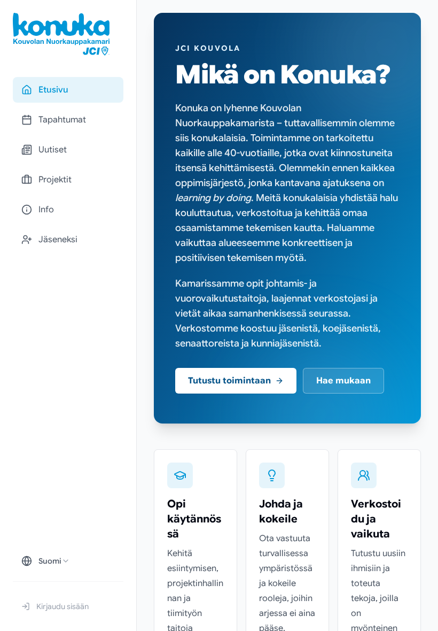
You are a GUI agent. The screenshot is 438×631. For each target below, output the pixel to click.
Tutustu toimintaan (229, 380)
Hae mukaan (343, 380)
